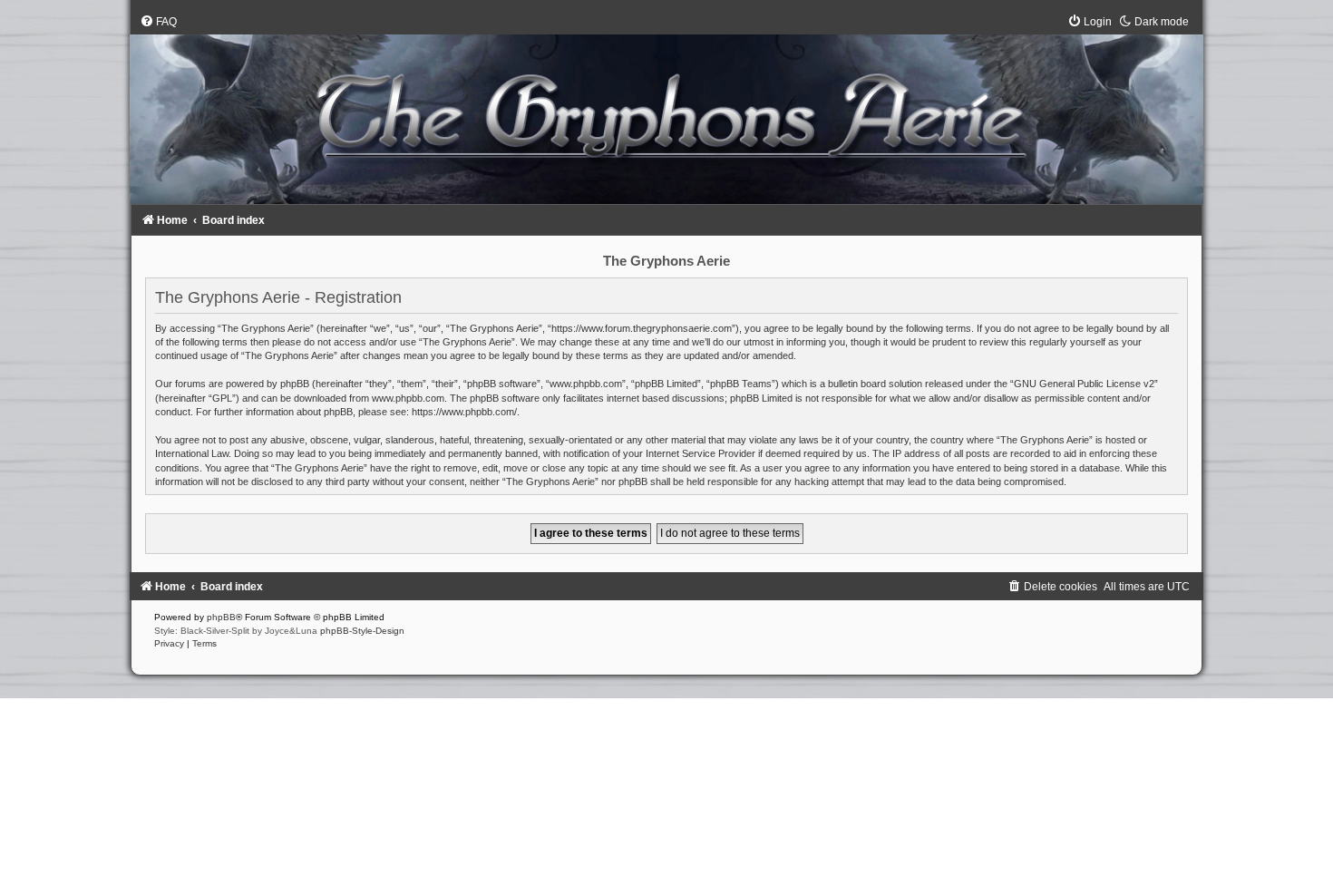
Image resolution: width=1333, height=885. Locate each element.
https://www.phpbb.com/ (464, 411)
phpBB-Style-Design (362, 631)
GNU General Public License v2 (1084, 383)
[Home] (666, 113)
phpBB (221, 617)
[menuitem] (158, 21)
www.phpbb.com (408, 398)
